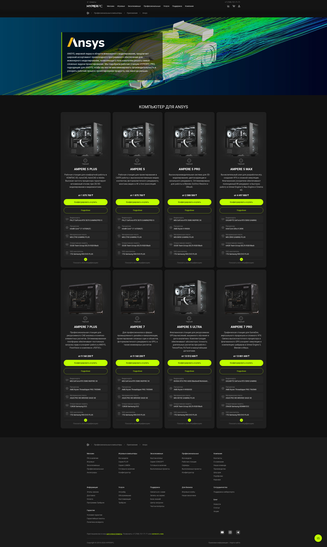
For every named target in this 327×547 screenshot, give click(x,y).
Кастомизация (125, 499)
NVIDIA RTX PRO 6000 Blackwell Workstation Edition (194, 381)
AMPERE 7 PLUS (85, 327)
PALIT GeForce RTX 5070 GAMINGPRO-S (86, 220)
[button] (91, 2)
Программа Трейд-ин (95, 502)
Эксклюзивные (93, 465)
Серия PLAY (123, 461)
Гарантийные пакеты (96, 518)
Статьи (217, 507)
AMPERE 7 (137, 327)
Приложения (132, 13)
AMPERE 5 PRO (189, 169)
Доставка (91, 495)
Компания (218, 453)
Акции (216, 511)
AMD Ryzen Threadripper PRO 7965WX (241, 389)
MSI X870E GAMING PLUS (184, 398)
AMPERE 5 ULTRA (189, 327)
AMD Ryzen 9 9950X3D (183, 389)
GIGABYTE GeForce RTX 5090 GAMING (241, 220)
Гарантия (91, 510)
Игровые (90, 461)
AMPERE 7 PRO (241, 327)
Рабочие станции (189, 461)
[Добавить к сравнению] (106, 116)
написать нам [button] (157, 534)
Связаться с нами (157, 492)
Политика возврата (95, 522)
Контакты (218, 458)
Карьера (217, 479)
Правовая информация (218, 542)
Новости (217, 504)
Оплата (90, 499)
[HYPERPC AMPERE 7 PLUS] (86, 294)
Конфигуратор (125, 472)
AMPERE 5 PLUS (85, 169)
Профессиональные (95, 469)
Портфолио (218, 476)
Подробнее (85, 210)
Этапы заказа (93, 492)
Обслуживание (125, 495)
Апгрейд (122, 492)
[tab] (85, 160)
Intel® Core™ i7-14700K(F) (80, 228)
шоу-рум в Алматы (114, 534)
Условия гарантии (94, 515)
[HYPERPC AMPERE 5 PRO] (189, 136)
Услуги (121, 487)
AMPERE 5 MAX (241, 169)
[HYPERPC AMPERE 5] (138, 136)
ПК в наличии (92, 458)
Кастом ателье (156, 458)
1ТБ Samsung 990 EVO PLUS (81, 254)
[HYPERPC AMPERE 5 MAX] (241, 136)
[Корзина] (233, 6)
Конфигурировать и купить (85, 202)
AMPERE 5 (137, 169)
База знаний (155, 499)
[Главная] (88, 13)
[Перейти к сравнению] (228, 6)
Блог (216, 499)
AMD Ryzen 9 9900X (182, 228)
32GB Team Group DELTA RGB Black (84, 245)
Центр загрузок (156, 502)
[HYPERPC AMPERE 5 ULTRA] (189, 294)
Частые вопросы (157, 506)
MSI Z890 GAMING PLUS (235, 237)
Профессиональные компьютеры (108, 13)
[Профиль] (239, 6)
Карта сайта (235, 542)
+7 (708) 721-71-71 (232, 2)
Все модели (123, 458)
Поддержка (155, 487)
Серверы (185, 465)
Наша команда (220, 465)
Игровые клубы (188, 492)
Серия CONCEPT (157, 461)
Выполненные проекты (160, 469)
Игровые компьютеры (128, 453)
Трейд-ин (122, 502)
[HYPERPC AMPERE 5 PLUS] (86, 136)
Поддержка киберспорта (224, 492)
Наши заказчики (189, 495)
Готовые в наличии (127, 469)
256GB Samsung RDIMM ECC (237, 406)
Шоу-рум (217, 472)
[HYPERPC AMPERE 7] (138, 294)
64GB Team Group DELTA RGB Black (240, 245)
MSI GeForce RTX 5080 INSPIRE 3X (187, 220)
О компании (219, 461)
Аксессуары (92, 472)
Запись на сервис (157, 495)
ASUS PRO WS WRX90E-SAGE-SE (83, 398)
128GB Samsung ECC (78, 406)
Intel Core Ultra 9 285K (234, 228)
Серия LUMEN (124, 465)
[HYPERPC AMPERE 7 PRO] (241, 294)
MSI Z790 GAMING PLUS (80, 237)
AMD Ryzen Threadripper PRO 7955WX (85, 389)
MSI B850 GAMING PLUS (184, 237)
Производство (220, 469)
